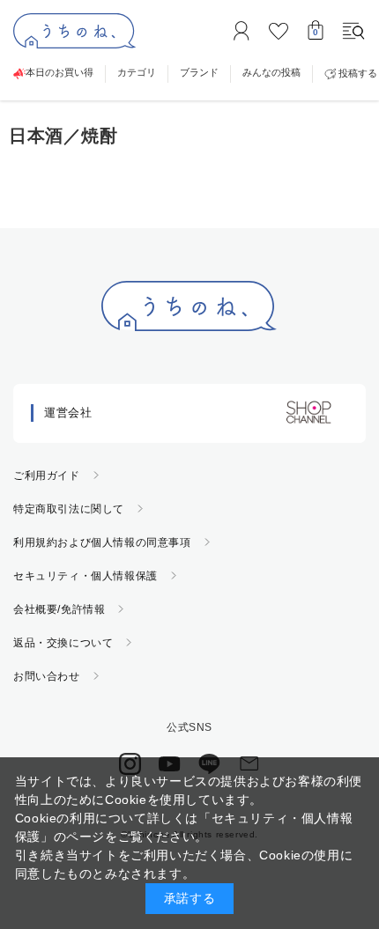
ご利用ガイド (46, 475)
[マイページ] (241, 31)
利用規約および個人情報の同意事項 (102, 542)
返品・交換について (63, 643)
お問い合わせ (46, 676)
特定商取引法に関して (68, 509)
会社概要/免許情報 (59, 609)
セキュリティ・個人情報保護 (85, 576)
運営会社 (68, 412)
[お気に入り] (278, 31)
